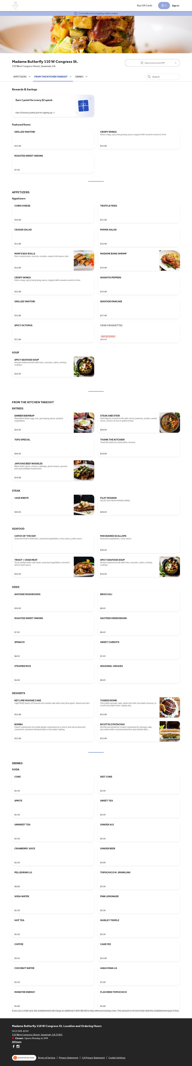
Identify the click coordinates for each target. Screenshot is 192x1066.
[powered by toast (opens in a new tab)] (24, 1058)
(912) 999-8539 (20, 1031)
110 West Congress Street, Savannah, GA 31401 (37, 1034)
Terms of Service (46, 1057)
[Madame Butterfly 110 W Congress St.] (15, 5)
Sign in (175, 5)
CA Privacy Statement (93, 1057)
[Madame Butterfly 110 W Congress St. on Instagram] (18, 1047)
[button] (22, 77)
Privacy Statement (68, 1057)
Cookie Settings (116, 1057)
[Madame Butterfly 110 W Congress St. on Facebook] (14, 1047)
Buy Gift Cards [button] (144, 5)
